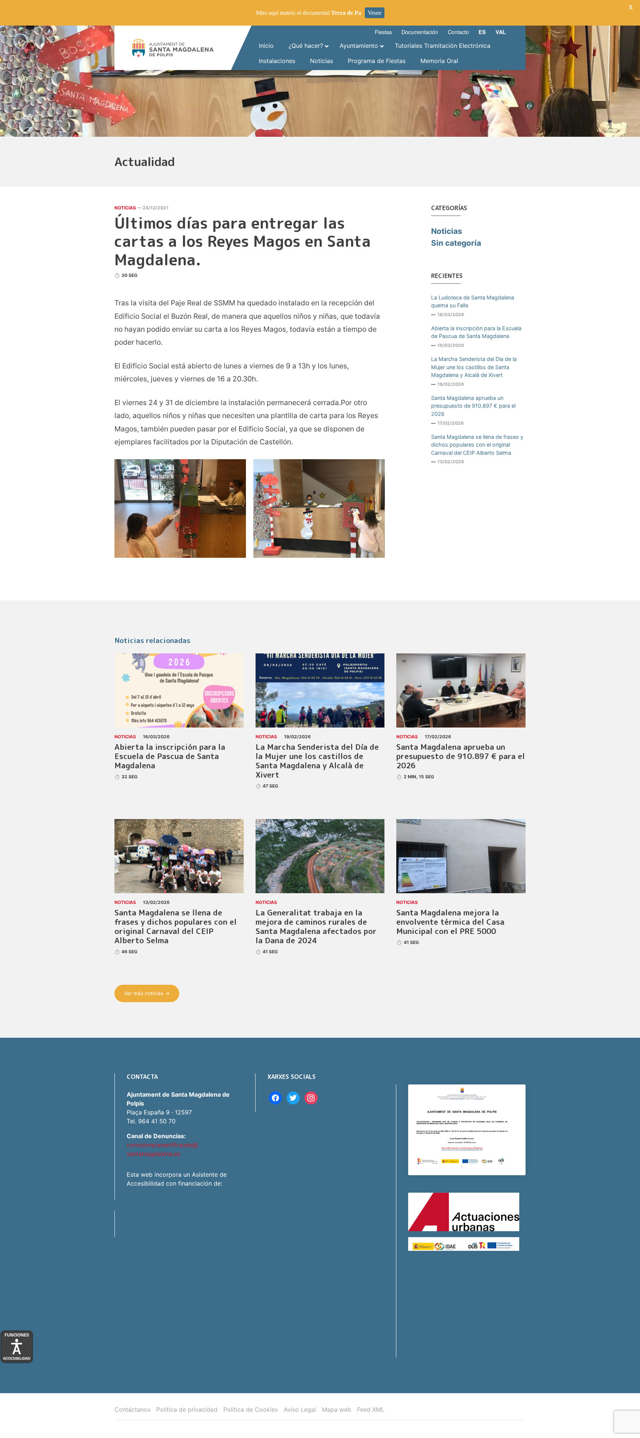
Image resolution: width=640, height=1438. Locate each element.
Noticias (125, 208)
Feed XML (370, 1409)
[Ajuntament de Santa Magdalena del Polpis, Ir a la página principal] (173, 48)
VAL (501, 32)
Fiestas (383, 32)
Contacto (458, 32)
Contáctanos (132, 1409)
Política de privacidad (186, 1409)
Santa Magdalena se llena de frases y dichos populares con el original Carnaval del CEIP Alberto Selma (477, 445)
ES (482, 32)
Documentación (419, 32)
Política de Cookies (250, 1409)
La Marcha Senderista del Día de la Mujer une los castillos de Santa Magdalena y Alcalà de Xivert (474, 367)
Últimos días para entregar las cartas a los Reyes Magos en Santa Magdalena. (242, 241)
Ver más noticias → (147, 993)
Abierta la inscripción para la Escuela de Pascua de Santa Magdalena (476, 332)
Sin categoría (456, 243)
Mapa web (336, 1409)
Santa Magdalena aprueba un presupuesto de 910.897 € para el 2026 (473, 406)
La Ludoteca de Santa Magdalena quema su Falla (472, 301)
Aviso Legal (300, 1409)
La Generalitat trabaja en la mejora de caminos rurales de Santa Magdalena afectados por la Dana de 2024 (316, 926)
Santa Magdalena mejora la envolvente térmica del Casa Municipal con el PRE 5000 (450, 922)
